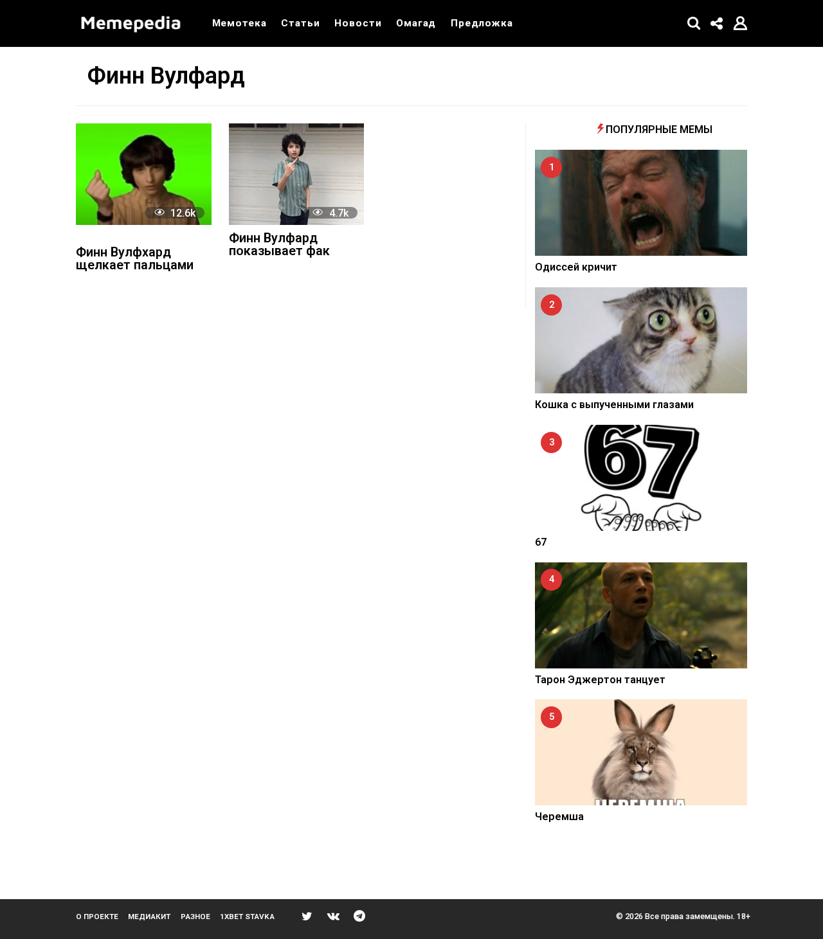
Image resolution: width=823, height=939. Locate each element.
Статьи (300, 23)
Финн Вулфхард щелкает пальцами (135, 259)
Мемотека (239, 23)
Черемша (559, 816)
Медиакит (149, 916)
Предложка (482, 23)
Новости (357, 23)
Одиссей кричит (576, 267)
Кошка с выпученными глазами (614, 404)
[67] (641, 478)
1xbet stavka (247, 916)
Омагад (416, 23)
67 (541, 542)
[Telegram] (359, 916)
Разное (195, 916)
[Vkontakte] (333, 916)
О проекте (97, 916)
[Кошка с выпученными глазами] (641, 340)
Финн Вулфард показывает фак (279, 245)
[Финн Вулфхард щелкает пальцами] (144, 174)
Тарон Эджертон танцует (600, 680)
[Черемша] (641, 752)
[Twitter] (307, 916)
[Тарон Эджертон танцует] (641, 615)
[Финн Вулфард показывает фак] (297, 174)
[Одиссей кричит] (641, 203)
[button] (694, 23)
